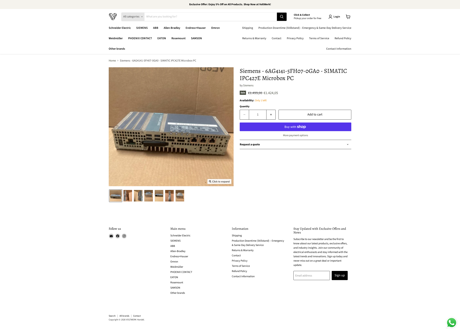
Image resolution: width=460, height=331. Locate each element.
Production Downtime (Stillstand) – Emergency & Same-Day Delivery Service (304, 28)
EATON (161, 38)
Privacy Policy (295, 38)
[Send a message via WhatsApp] (451, 322)
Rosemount (178, 38)
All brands (124, 316)
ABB (155, 28)
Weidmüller (116, 38)
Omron (215, 28)
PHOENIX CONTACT (140, 38)
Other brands (117, 49)
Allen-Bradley (172, 28)
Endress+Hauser (196, 28)
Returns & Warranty (254, 38)
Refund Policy (343, 38)
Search (112, 316)
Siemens (248, 85)
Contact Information (338, 49)
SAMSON (196, 38)
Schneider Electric (120, 28)
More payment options (295, 135)
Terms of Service (319, 38)
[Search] (282, 17)
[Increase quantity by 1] (271, 115)
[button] (334, 17)
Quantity (244, 106)
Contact (276, 38)
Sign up (340, 275)
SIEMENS (142, 28)
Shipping (247, 28)
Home (112, 60)
